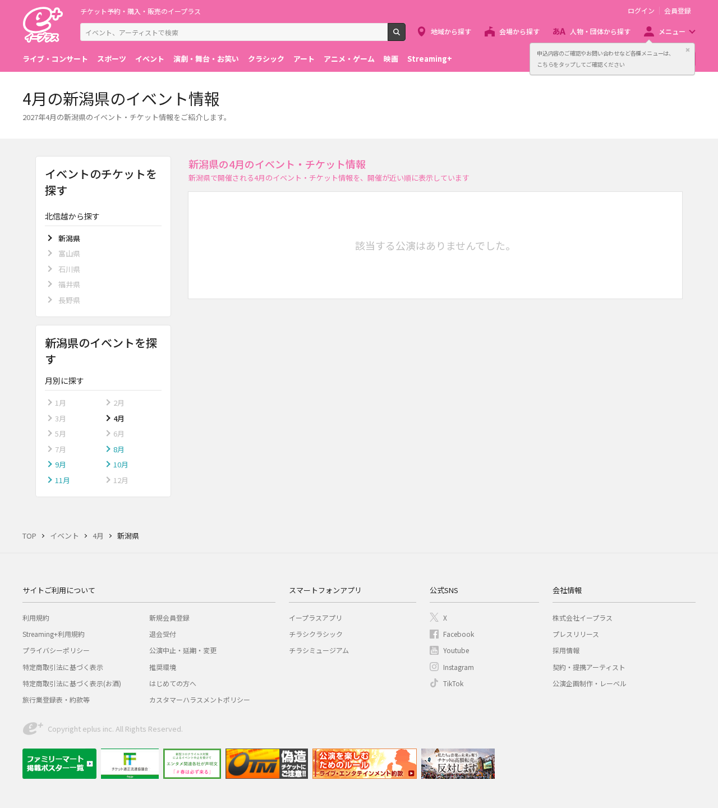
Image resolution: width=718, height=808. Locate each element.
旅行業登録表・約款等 (56, 699)
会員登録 (677, 11)
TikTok (453, 683)
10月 (120, 464)
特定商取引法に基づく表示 (62, 667)
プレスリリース (576, 634)
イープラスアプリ (315, 617)
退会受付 (162, 634)
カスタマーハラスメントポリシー (199, 699)
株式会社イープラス (583, 617)
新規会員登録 (169, 617)
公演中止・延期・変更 (183, 650)
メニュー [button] (672, 31)
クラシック (266, 58)
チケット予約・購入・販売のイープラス (140, 11)
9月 (60, 464)
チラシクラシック (316, 634)
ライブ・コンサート (55, 58)
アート (304, 58)
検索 (405, 36)
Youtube (456, 650)
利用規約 (35, 617)
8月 (119, 449)
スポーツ (111, 58)
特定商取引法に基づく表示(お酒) (71, 683)
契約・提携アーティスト (589, 667)
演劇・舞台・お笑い (206, 58)
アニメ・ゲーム (349, 58)
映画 (391, 58)
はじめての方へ (172, 683)
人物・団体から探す (600, 31)
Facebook (458, 634)
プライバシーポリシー (56, 650)
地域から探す (451, 31)
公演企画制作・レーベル (590, 683)
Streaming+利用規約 (53, 634)
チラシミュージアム (319, 650)
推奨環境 (162, 667)
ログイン (641, 11)
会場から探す (519, 31)
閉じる (687, 49)
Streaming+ (429, 58)
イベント (149, 58)
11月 (62, 480)
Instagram (458, 667)
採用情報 (566, 650)
